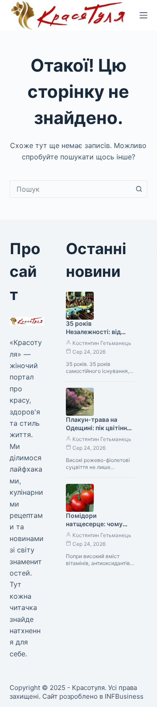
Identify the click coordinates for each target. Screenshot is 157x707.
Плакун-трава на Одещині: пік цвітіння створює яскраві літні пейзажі (99, 432)
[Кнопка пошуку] (138, 189)
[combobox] (70, 189)
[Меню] (143, 15)
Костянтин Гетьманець (101, 343)
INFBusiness (124, 696)
